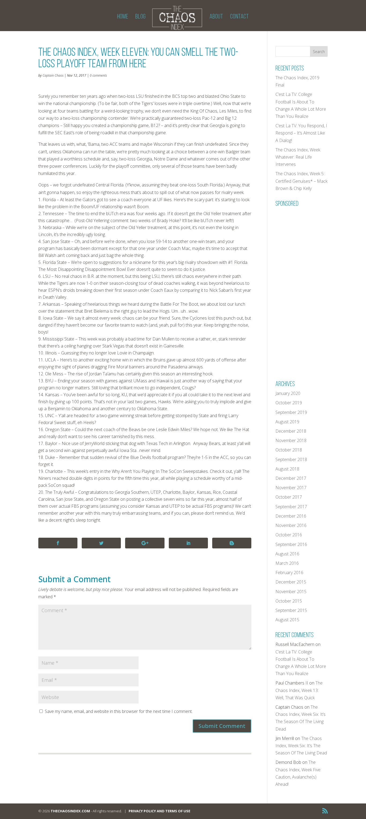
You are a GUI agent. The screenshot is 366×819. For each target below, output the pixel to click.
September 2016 (291, 544)
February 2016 (289, 572)
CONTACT (239, 17)
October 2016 (288, 535)
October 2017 (288, 497)
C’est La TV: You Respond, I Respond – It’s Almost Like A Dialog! (301, 133)
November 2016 (291, 525)
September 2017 (291, 507)
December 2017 (290, 478)
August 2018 (287, 469)
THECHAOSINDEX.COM (70, 811)
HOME (122, 17)
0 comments (98, 75)
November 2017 (291, 488)
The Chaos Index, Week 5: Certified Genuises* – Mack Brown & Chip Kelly (301, 181)
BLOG (140, 17)
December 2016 (290, 516)
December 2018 (290, 431)
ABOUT (216, 17)
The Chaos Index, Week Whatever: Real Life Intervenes (297, 157)
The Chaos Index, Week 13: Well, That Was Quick (299, 690)
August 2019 (287, 422)
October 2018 (288, 450)
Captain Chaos (53, 75)
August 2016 (287, 554)
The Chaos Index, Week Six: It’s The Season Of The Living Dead (301, 745)
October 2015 (288, 601)
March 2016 (287, 563)
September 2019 (291, 412)
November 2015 (291, 591)
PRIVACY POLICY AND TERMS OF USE (159, 811)
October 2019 (288, 403)
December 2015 (290, 582)
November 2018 (291, 440)
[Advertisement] (315, 290)
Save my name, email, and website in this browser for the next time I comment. (119, 711)
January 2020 (287, 393)
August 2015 (287, 620)
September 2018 (291, 459)
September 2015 (291, 610)
